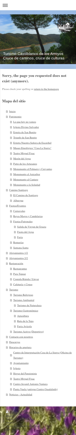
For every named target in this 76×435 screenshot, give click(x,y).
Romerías (18, 242)
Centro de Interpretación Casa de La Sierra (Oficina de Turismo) (42, 355)
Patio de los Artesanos (25, 163)
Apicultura (23, 316)
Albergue (18, 200)
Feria (20, 237)
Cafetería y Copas (22, 284)
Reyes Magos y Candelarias (28, 216)
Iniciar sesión (63, 412)
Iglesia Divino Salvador (26, 127)
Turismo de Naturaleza (29, 305)
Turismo (13, 289)
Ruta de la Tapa (25, 321)
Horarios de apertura (20, 347)
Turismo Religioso (23, 295)
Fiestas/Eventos (17, 205)
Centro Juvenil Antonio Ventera (30, 384)
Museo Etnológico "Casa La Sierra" (32, 148)
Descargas (14, 342)
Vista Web (65, 415)
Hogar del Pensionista (25, 373)
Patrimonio (15, 116)
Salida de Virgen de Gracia (31, 226)
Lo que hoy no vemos (24, 122)
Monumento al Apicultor (26, 174)
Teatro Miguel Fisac (24, 153)
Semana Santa (20, 247)
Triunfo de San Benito (25, 137)
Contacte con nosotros (21, 336)
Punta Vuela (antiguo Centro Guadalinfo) (35, 389)
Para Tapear (19, 274)
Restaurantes (20, 268)
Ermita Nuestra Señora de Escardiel (32, 142)
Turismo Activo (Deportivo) (28, 331)
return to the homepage (46, 89)
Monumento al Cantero (25, 179)
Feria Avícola (24, 326)
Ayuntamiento (21, 363)
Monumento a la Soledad (26, 184)
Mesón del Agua (22, 158)
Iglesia (16, 368)
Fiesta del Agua (25, 232)
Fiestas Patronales (23, 221)
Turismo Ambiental (23, 300)
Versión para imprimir (21, 412)
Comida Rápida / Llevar (26, 279)
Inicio (12, 111)
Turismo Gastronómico (25, 310)
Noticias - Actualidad (20, 394)
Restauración (16, 263)
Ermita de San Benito (24, 132)
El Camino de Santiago (25, 195)
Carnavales (19, 211)
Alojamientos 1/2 (18, 253)
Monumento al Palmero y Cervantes (32, 169)
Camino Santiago (18, 190)
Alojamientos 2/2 (18, 258)
